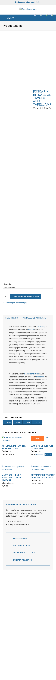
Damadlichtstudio (31, 374)
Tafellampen (7, 451)
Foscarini (40, 377)
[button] (28, 18)
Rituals (31, 330)
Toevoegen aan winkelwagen (25, 296)
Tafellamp (41, 327)
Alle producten (8, 483)
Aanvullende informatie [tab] (34, 318)
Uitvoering (7, 284)
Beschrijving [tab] (11, 318)
